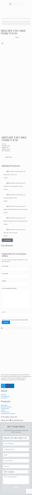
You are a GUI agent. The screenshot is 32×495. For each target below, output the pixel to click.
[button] (16, 18)
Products (5, 401)
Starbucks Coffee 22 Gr (10, 174)
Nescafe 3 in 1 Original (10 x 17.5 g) (13, 186)
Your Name (5, 266)
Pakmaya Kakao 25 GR (10, 198)
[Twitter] (3, 386)
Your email (5, 273)
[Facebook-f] (7, 386)
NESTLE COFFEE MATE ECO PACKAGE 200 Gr (16, 209)
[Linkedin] (12, 386)
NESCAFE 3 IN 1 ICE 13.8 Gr (11, 233)
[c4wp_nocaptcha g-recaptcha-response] (15, 320)
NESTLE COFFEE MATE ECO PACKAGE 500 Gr (16, 221)
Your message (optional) (9, 288)
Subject (4, 281)
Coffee (17, 37)
